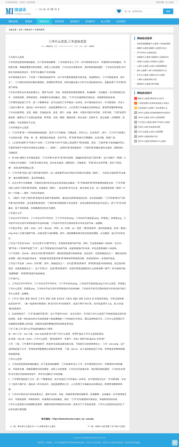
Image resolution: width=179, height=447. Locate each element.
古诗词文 (121, 21)
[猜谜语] (9, 11)
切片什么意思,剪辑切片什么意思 (150, 141)
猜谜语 (14, 2)
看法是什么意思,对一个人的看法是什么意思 (36, 426)
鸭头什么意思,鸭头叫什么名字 (149, 98)
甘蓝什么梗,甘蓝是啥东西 (147, 127)
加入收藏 (169, 2)
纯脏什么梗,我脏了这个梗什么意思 (110, 426)
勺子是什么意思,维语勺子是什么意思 (152, 122)
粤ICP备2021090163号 (98, 438)
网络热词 (44, 21)
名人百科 (105, 21)
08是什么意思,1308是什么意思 (150, 61)
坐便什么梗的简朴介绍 (146, 136)
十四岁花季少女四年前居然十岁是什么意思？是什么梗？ (151, 104)
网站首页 (13, 21)
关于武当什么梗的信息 (146, 52)
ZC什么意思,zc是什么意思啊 (149, 132)
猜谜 (33, 2)
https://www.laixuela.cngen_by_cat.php (73, 419)
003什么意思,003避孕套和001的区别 (152, 113)
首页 (20, 30)
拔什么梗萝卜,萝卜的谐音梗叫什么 (152, 70)
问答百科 (59, 21)
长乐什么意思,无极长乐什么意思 (151, 75)
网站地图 (160, 2)
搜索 (168, 11)
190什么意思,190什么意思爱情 (150, 117)
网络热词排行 (144, 93)
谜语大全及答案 (24, 14)
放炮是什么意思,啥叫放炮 (148, 84)
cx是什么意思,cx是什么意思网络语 (152, 66)
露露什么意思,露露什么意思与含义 (152, 48)
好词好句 (90, 21)
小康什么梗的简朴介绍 (146, 79)
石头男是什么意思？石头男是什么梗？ (150, 108)
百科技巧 (75, 21)
